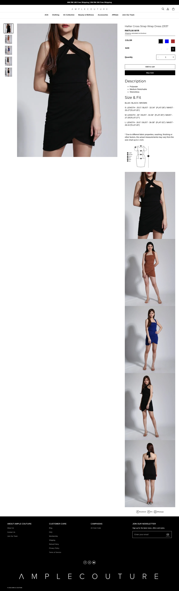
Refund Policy (54, 544)
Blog (50, 528)
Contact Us (11, 532)
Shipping (128, 33)
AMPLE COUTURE (17, 587)
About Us (10, 528)
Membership (53, 536)
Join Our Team (128, 15)
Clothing (55, 15)
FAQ (50, 532)
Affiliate (115, 15)
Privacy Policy (54, 548)
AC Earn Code (96, 528)
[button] (162, 9)
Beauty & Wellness (86, 15)
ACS (46, 15)
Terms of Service (55, 552)
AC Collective (68, 15)
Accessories (103, 15)
